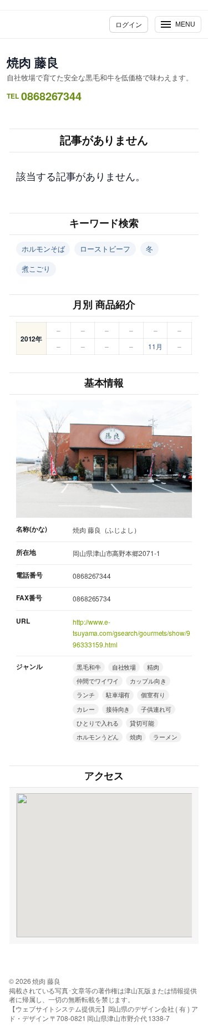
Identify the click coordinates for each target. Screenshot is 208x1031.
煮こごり (36, 268)
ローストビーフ (105, 248)
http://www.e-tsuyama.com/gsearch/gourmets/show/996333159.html (131, 633)
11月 (155, 346)
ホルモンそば (43, 248)
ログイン (128, 24)
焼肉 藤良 (33, 62)
